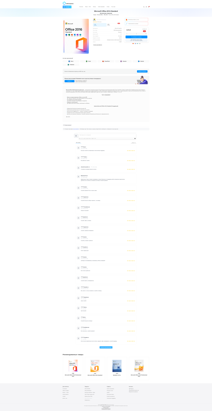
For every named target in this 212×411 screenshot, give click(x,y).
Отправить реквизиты (142, 71)
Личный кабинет (66, 394)
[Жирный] (80, 138)
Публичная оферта (106, 407)
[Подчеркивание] (83, 138)
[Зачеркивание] (84, 138)
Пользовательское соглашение (106, 409)
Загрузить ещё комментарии (106, 347)
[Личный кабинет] (146, 7)
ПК (95, 25)
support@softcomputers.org (134, 390)
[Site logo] (68, 3)
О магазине (65, 388)
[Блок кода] (90, 138)
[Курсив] (81, 138)
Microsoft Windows (88, 390)
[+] (95, 138)
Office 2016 (106, 14)
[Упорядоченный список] (86, 138)
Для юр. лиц (65, 398)
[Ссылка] (92, 138)
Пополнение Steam (110, 394)
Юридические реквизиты (133, 391)
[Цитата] (89, 138)
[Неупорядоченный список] (87, 138)
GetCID (108, 392)
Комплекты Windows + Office (90, 392)
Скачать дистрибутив (97, 44)
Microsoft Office (100, 14)
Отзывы (64, 396)
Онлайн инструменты (111, 396)
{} (93, 138)
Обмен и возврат (66, 390)
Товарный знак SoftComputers (106, 406)
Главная (94, 14)
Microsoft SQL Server (88, 398)
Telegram (131, 388)
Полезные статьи (110, 390)
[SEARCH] (144, 7)
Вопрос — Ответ (66, 392)
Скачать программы (110, 388)
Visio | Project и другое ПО (89, 394)
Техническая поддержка (111, 398)
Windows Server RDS (88, 396)
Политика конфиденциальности (106, 408)
